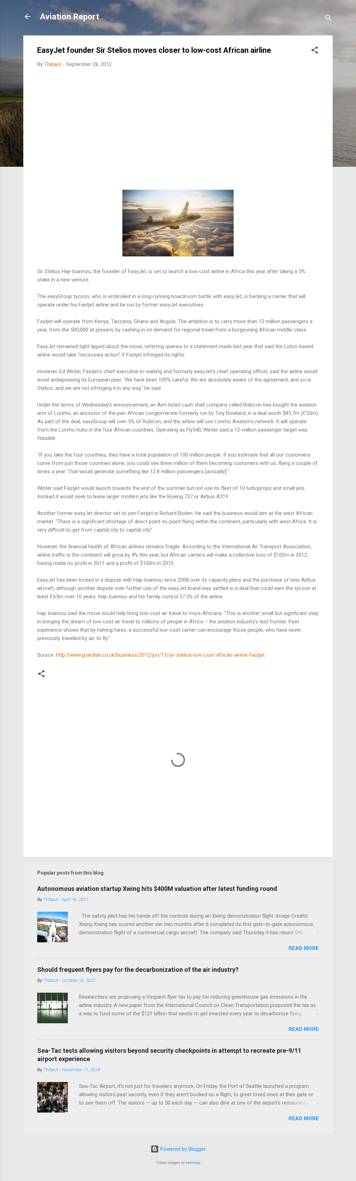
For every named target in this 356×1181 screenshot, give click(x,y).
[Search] (328, 19)
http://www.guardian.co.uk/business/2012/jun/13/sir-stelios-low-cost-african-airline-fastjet (160, 655)
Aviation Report (69, 17)
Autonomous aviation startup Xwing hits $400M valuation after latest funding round (157, 888)
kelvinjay (193, 1163)
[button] (314, 51)
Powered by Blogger (182, 1149)
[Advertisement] (178, 125)
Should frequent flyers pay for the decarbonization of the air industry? (137, 969)
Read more (304, 948)
